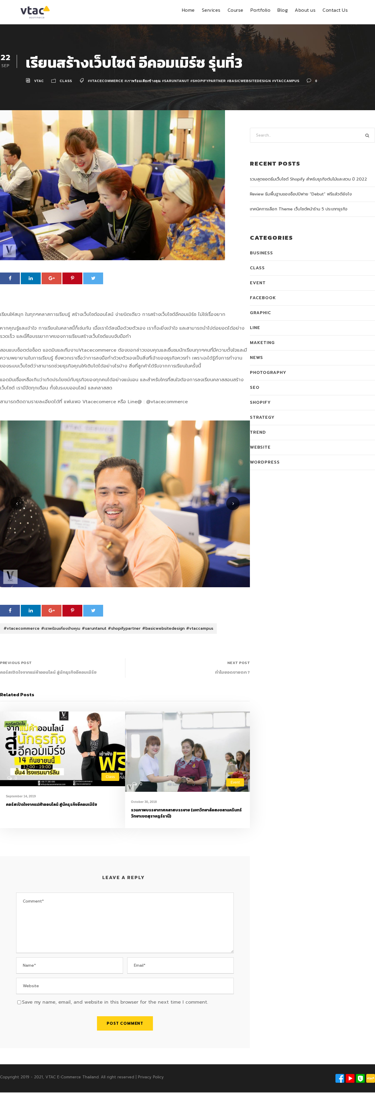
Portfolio (260, 10)
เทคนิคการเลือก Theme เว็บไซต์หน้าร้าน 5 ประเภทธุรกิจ (298, 209)
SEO (255, 387)
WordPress (265, 462)
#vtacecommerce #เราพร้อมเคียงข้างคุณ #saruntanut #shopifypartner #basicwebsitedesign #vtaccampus (193, 81)
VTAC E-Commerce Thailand (72, 1077)
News (256, 358)
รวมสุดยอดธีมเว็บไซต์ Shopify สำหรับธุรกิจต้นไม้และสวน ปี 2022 (308, 179)
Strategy (262, 417)
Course (235, 10)
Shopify (260, 402)
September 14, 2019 (21, 796)
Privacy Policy (151, 1077)
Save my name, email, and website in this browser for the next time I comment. (115, 1002)
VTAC (39, 81)
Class (66, 81)
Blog (282, 10)
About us (305, 10)
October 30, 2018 (144, 801)
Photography (268, 373)
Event (235, 782)
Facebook (263, 298)
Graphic (260, 313)
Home (188, 10)
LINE (255, 328)
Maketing (262, 343)
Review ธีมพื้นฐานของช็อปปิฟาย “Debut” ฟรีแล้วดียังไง (301, 194)
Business (261, 253)
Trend (258, 432)
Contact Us (335, 10)
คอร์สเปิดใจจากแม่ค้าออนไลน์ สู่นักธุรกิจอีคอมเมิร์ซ (51, 804)
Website (260, 447)
